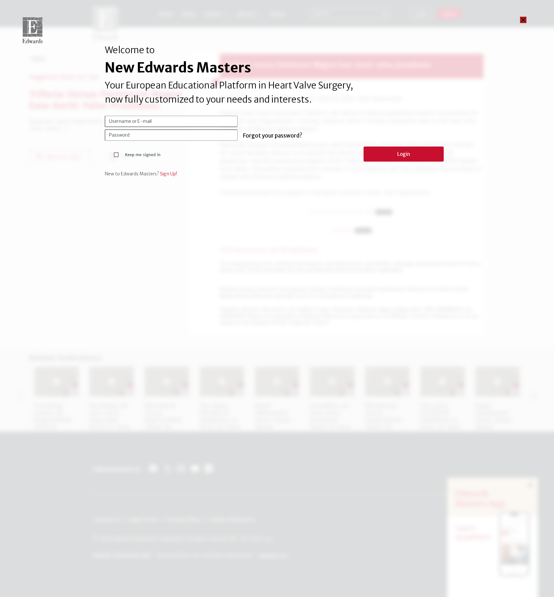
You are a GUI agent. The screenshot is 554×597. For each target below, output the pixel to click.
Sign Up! (168, 174)
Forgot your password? (272, 135)
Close (523, 20)
